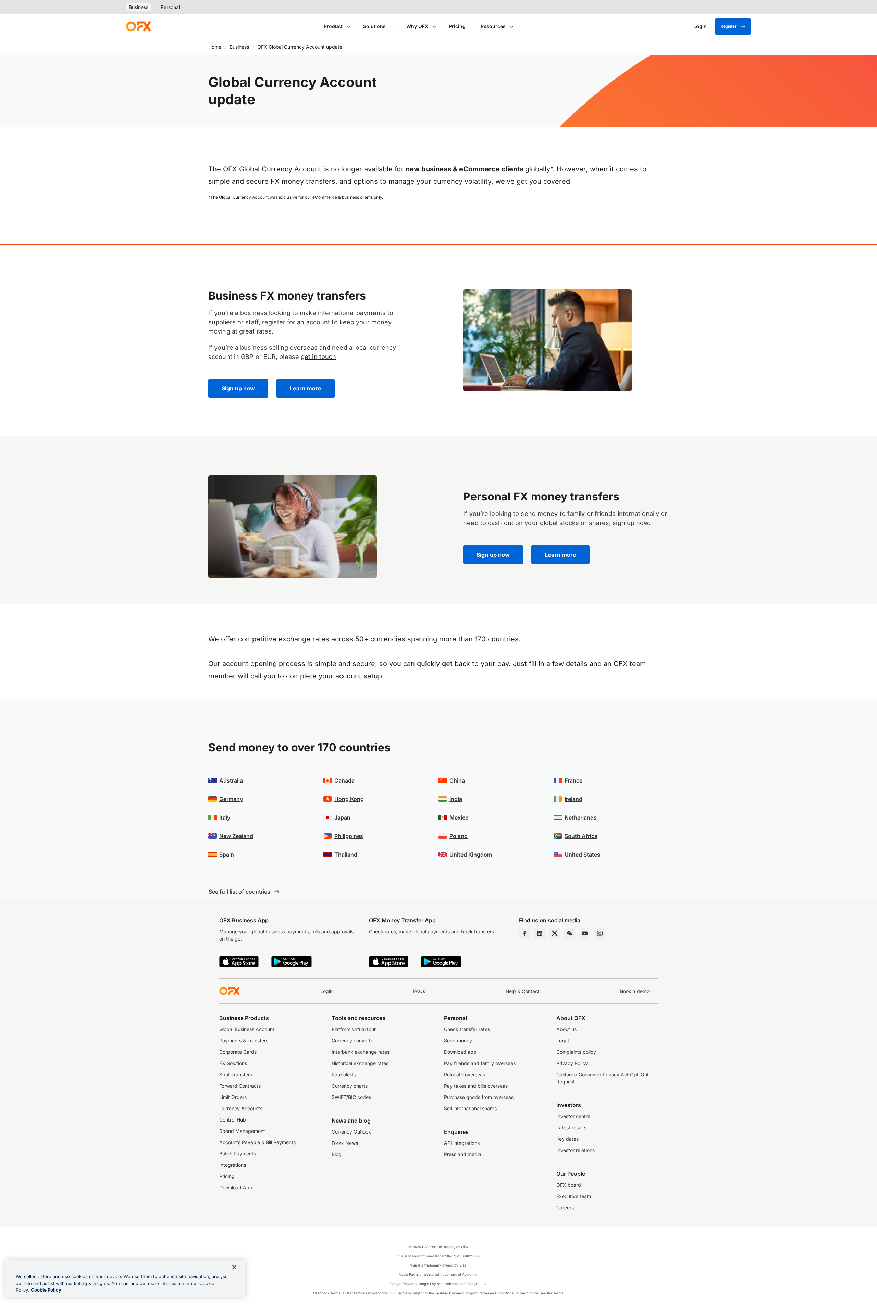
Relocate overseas (464, 1074)
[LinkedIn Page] (539, 933)
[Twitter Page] (554, 933)
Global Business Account (246, 1029)
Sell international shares (470, 1108)
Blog (337, 1154)
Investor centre (573, 1116)
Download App (235, 1187)
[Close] (234, 1267)
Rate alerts (344, 1074)
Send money (458, 1040)
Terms (558, 1293)
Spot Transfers (235, 1074)
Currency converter (353, 1040)
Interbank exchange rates (361, 1052)
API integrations (462, 1143)
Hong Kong (349, 799)
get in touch (318, 356)
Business (138, 7)
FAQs (419, 991)
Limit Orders (233, 1097)
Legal (562, 1040)
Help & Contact (523, 991)
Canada (344, 780)
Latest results (571, 1127)
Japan (342, 817)
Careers (565, 1207)
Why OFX (417, 26)
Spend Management (242, 1131)
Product (333, 26)
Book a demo (635, 991)
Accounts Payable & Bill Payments (257, 1142)
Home (214, 47)
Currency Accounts (240, 1108)
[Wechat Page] (569, 933)
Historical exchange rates (360, 1063)
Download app (460, 1052)
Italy (224, 817)
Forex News (345, 1143)
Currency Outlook (351, 1132)
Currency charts (350, 1086)
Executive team (573, 1196)
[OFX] (138, 26)
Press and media (462, 1154)
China (457, 780)
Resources (493, 26)
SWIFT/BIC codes (351, 1097)
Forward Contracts (240, 1086)
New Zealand (236, 836)
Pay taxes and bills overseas (476, 1086)
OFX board (568, 1185)
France (573, 780)
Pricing (457, 26)
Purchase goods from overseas (479, 1097)
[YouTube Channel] (584, 933)
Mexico (459, 817)
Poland (458, 836)
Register (728, 26)
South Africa (581, 836)
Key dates (567, 1139)
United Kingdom (470, 854)
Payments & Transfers (243, 1040)
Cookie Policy (46, 1290)
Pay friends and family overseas (480, 1063)
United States (582, 854)
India (455, 799)
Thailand (345, 854)
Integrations (232, 1165)
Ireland (573, 799)
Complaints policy (576, 1052)
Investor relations (575, 1150)
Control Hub (232, 1120)
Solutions (374, 26)
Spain (226, 854)
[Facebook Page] (524, 933)
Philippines (348, 836)
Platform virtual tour (354, 1029)
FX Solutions (233, 1063)
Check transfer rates (467, 1029)
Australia (231, 780)
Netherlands (581, 817)
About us (566, 1029)
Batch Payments (237, 1153)
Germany (231, 799)
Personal (170, 7)
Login (326, 991)
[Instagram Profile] (599, 933)
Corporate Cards (238, 1052)
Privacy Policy (572, 1063)
